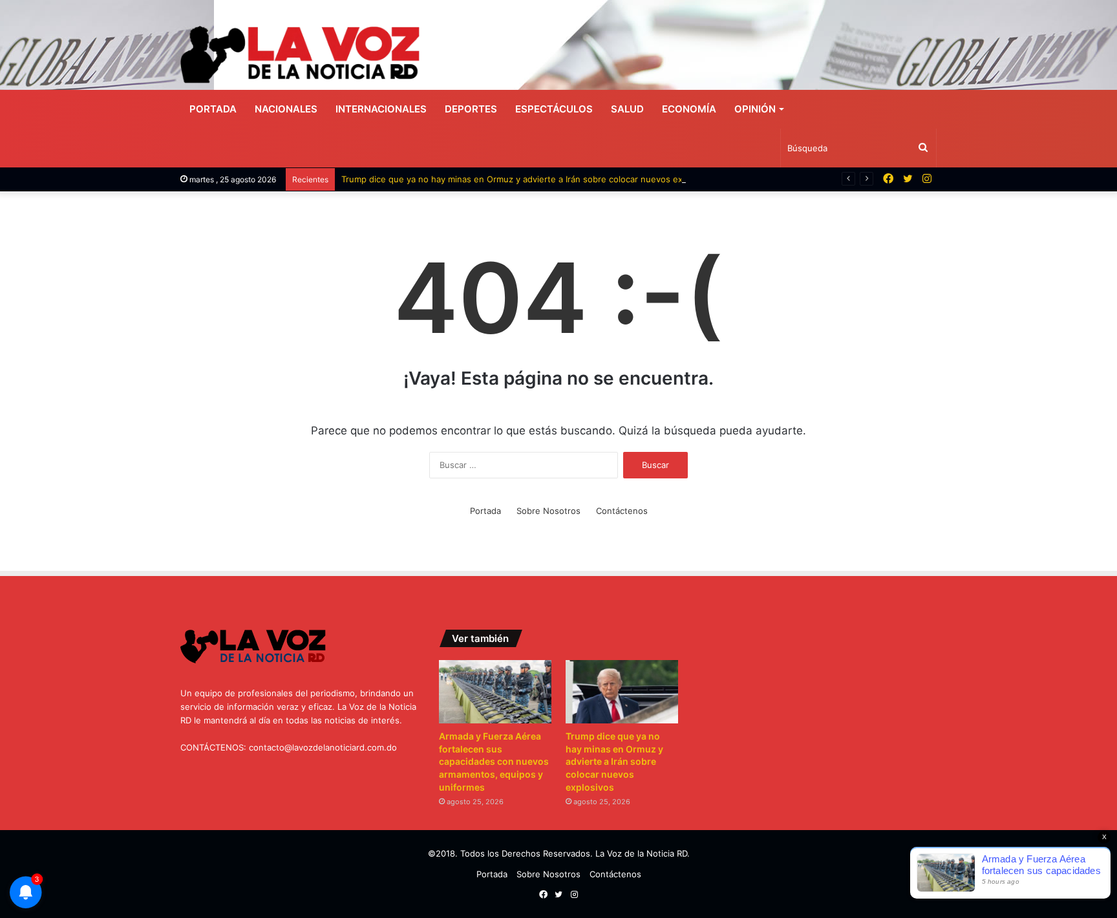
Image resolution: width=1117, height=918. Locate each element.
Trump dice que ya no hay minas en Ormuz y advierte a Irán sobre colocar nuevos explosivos (528, 179)
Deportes (471, 109)
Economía (689, 109)
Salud (627, 109)
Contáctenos (622, 511)
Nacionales (286, 109)
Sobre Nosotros (548, 511)
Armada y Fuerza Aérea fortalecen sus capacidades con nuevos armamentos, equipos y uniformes (494, 761)
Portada (213, 109)
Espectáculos (554, 109)
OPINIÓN (755, 109)
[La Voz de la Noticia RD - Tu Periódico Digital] (300, 54)
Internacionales (381, 109)
